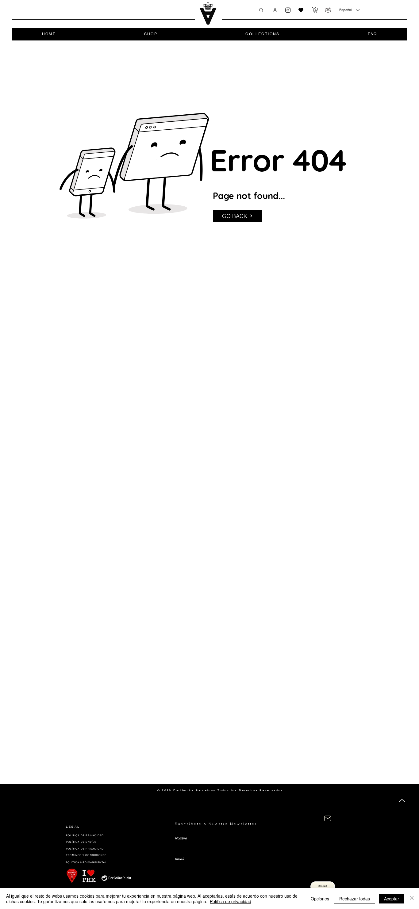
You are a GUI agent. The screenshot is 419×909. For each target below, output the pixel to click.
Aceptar (391, 899)
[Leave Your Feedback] (301, 10)
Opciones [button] (320, 899)
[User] (275, 10)
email (179, 859)
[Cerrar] (411, 898)
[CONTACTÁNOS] (327, 818)
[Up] (402, 800)
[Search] (261, 10)
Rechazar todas (354, 899)
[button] (315, 10)
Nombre (181, 838)
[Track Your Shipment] (328, 10)
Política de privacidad (230, 901)
